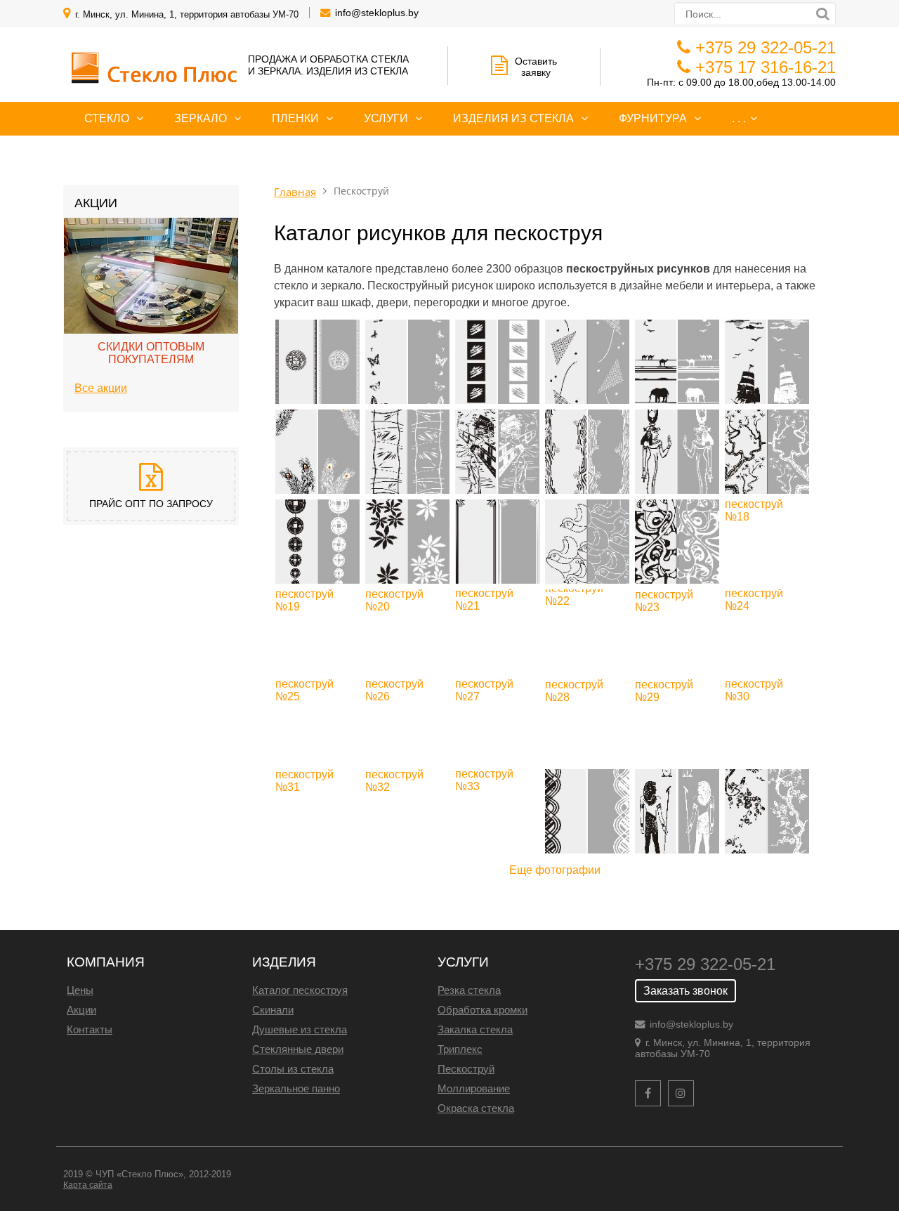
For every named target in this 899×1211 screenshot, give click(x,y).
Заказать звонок (685, 991)
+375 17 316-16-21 (765, 67)
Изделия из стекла (513, 118)
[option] (151, 309)
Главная (295, 192)
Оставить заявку (536, 66)
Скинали (273, 1010)
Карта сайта (87, 1185)
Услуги (386, 118)
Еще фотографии (555, 870)
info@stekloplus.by (377, 12)
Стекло (106, 118)
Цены (80, 990)
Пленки (295, 118)
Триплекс (460, 1049)
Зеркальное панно (296, 1088)
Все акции (100, 388)
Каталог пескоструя (300, 990)
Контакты (89, 1029)
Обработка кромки (482, 1010)
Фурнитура (653, 118)
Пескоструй (466, 1069)
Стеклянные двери (297, 1049)
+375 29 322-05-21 (765, 47)
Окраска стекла (476, 1108)
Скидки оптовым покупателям (151, 353)
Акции (81, 1010)
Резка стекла (469, 990)
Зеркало (200, 118)
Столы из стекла (293, 1069)
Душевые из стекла (299, 1029)
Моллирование (474, 1088)
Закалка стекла (475, 1029)
